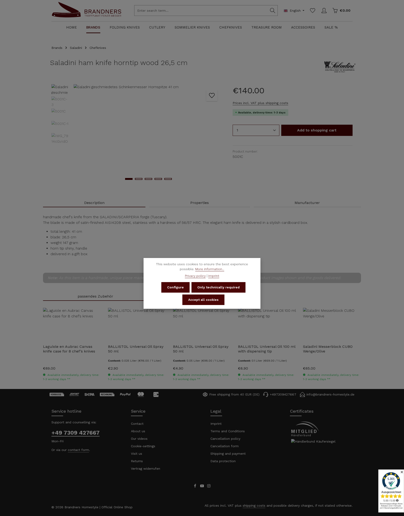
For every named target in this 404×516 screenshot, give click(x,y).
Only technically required (218, 287)
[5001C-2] (148, 134)
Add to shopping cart (316, 130)
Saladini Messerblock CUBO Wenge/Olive (328, 348)
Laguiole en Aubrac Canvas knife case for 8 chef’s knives (69, 348)
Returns (137, 461)
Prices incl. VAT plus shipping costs (260, 103)
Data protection (223, 461)
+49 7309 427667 (75, 432)
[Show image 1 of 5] (129, 179)
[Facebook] (195, 486)
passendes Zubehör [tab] (95, 296)
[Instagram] (209, 486)
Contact (137, 423)
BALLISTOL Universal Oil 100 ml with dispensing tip (266, 348)
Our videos (139, 438)
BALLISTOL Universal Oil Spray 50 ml (135, 348)
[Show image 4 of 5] (158, 179)
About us (138, 431)
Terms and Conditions (227, 431)
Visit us (136, 453)
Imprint (216, 423)
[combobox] (201, 10)
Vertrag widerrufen (145, 468)
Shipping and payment (228, 453)
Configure (175, 287)
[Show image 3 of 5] (148, 179)
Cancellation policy (225, 438)
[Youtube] (202, 486)
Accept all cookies (203, 300)
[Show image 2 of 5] (138, 179)
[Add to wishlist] (211, 95)
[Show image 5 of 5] (168, 179)
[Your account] (324, 10)
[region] (137, 134)
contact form (78, 450)
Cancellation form (224, 446)
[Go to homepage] (86, 14)
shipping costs (254, 505)
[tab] (94, 203)
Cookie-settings (143, 446)
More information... (209, 269)
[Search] (273, 10)
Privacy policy (195, 276)
